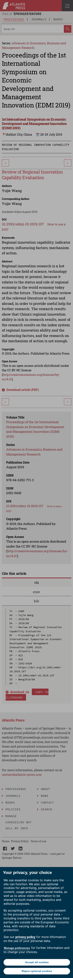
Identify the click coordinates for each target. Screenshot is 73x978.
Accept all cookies (37, 962)
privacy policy (25, 937)
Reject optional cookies (37, 971)
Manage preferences (17, 947)
